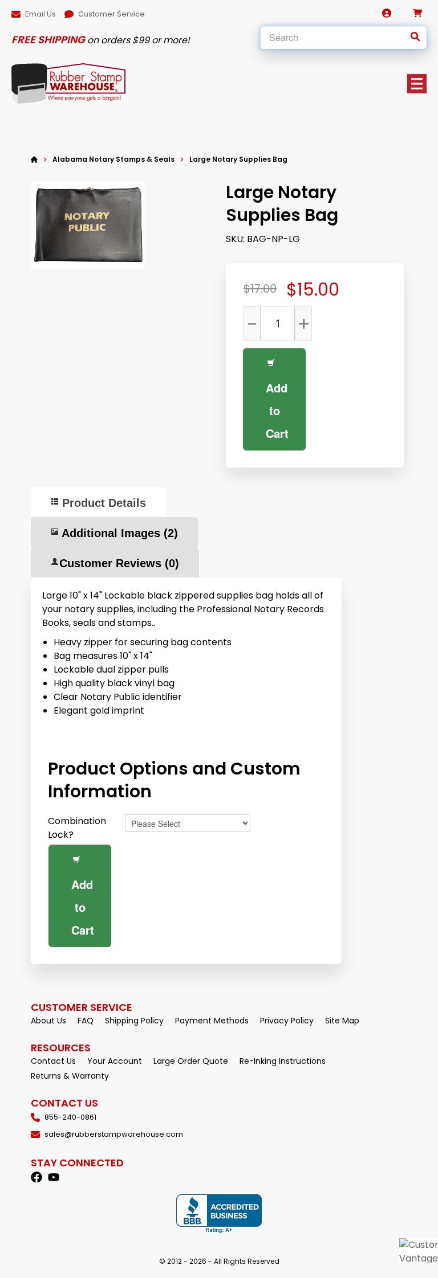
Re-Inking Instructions (283, 1061)
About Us (48, 1020)
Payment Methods (212, 1020)
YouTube (53, 1177)
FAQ (86, 1020)
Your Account (114, 1061)
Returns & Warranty (70, 1076)
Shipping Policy (134, 1020)
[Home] (34, 159)
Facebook (36, 1177)
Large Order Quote (190, 1061)
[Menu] (417, 83)
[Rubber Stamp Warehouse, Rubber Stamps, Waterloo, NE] (219, 1214)
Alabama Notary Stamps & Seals (113, 159)
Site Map (342, 1020)
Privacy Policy (287, 1020)
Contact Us (53, 1061)
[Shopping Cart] (417, 13)
